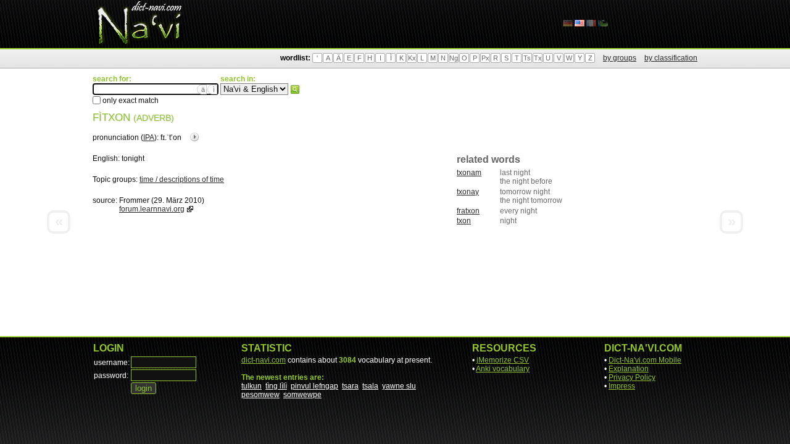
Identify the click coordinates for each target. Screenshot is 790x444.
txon (464, 220)
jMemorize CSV (502, 360)
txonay (468, 191)
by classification (670, 58)
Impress (622, 386)
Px (485, 58)
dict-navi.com (263, 360)
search (295, 89)
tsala (370, 386)
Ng (453, 58)
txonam (469, 172)
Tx (538, 58)
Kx (412, 58)
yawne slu (399, 386)
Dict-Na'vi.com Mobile (645, 360)
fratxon (468, 211)
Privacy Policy (632, 377)
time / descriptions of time (181, 179)
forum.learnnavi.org (152, 209)
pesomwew (260, 394)
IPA (148, 137)
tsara (350, 386)
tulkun (251, 386)
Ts (527, 58)
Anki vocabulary (503, 368)
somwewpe (302, 394)
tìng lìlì (276, 386)
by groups (619, 58)
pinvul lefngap (314, 386)
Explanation (629, 368)
